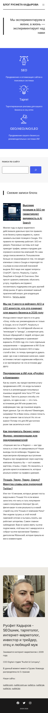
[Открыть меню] (43, 4)
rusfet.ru (31, 685)
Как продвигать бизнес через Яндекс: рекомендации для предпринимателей (21, 436)
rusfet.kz (7, 688)
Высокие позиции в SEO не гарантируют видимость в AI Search (34, 214)
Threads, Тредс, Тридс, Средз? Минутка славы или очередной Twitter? (22, 484)
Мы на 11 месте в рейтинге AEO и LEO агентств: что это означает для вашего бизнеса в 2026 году (23, 308)
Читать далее (19, 297)
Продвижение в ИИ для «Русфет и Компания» (23, 375)
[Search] (35, 169)
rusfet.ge (40, 685)
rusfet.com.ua (20, 685)
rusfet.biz (16, 688)
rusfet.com (8, 685)
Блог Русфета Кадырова (20, 4)
